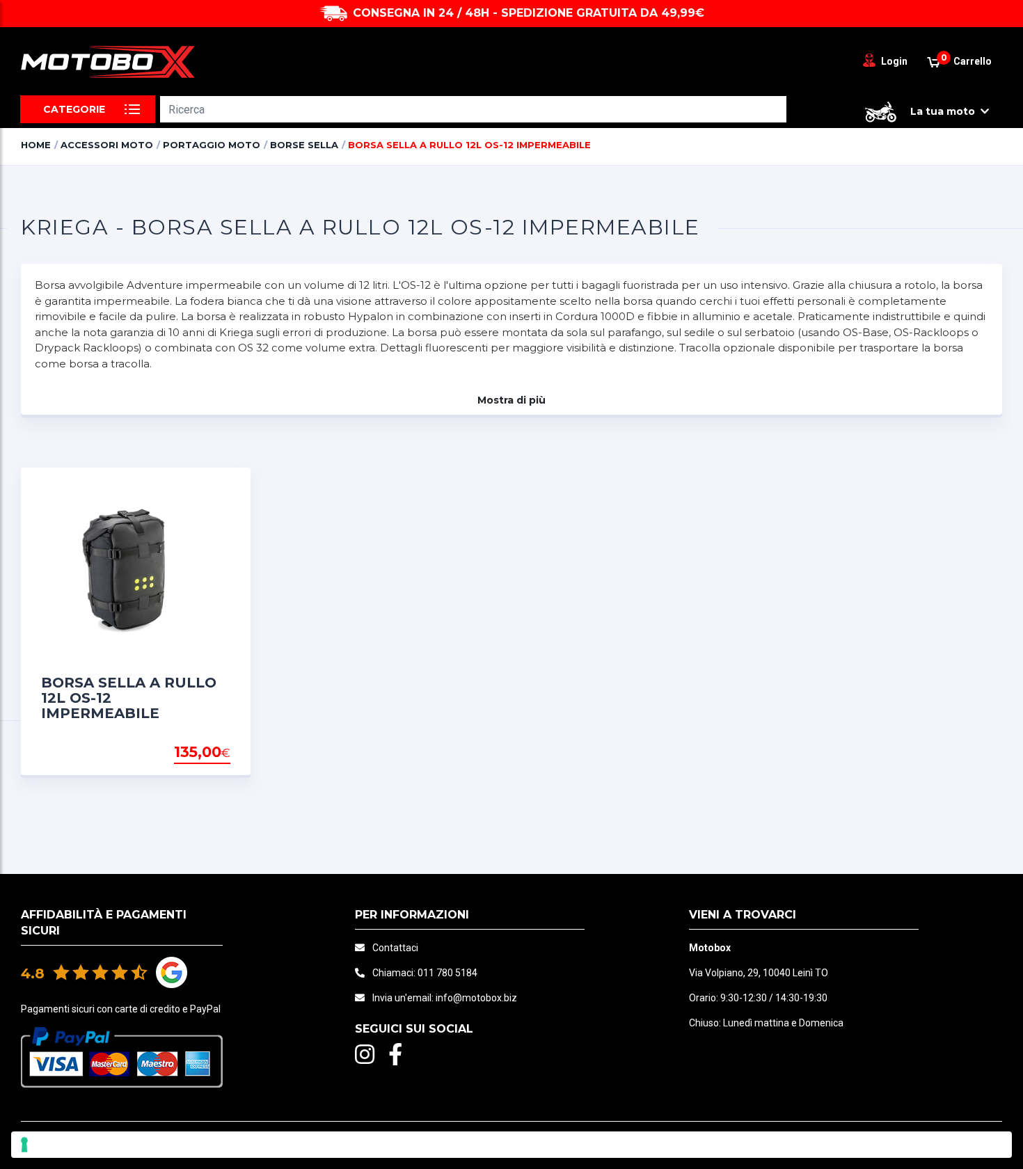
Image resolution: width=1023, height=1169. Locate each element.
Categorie (74, 109)
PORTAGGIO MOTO (211, 144)
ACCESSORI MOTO (107, 144)
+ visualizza (194, 753)
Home (36, 144)
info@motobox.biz (476, 997)
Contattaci (395, 947)
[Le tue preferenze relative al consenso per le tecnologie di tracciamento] (511, 1144)
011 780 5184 (447, 972)
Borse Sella (304, 144)
